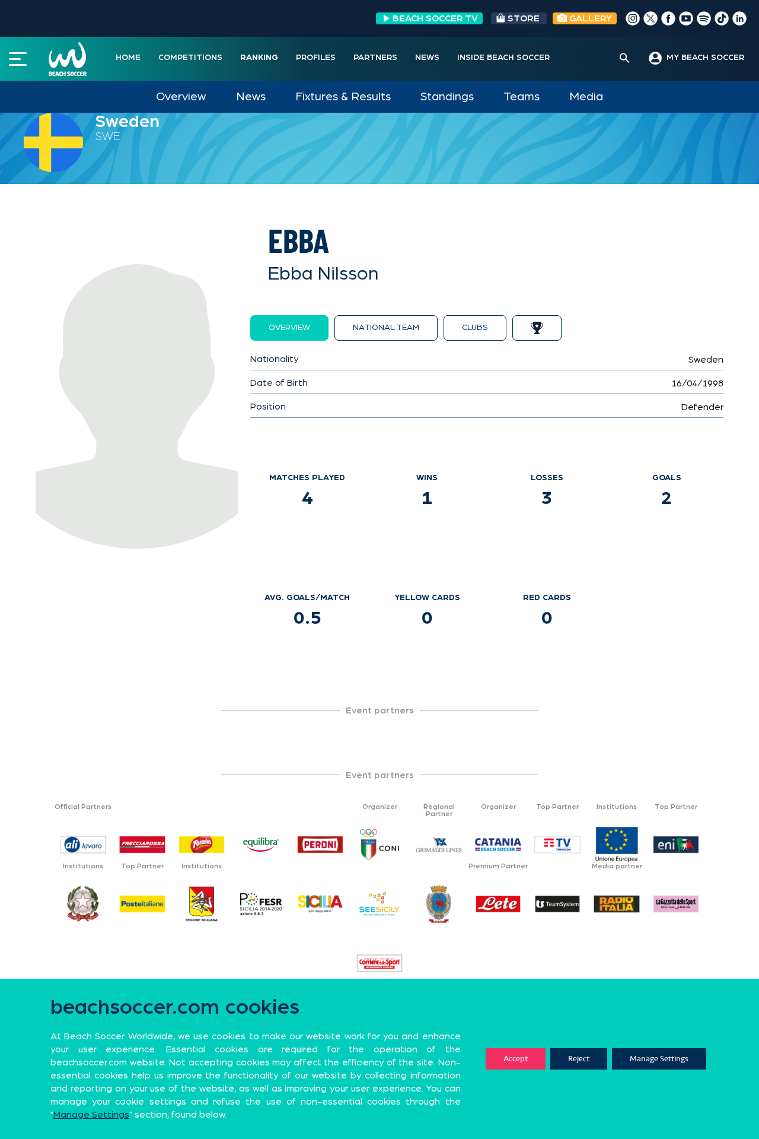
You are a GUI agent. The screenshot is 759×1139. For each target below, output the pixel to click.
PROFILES (316, 57)
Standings (447, 97)
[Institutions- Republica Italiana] (83, 904)
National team (386, 327)
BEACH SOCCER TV (435, 18)
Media (586, 97)
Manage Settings (659, 1059)
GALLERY (589, 18)
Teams (521, 97)
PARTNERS (375, 57)
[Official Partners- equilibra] (261, 844)
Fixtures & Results (343, 97)
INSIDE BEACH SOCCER (503, 57)
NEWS (427, 57)
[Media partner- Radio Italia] (616, 904)
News (251, 97)
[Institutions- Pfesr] (261, 904)
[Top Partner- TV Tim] (557, 844)
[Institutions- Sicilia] (320, 904)
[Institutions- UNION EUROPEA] (616, 844)
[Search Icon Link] (624, 59)
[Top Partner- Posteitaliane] (142, 904)
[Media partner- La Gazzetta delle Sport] (676, 904)
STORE (523, 18)
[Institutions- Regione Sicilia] (201, 904)
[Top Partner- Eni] (676, 844)
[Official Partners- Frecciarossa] (142, 844)
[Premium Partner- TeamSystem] (557, 904)
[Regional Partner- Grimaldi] (439, 844)
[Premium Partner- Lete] (498, 904)
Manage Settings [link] (91, 1114)
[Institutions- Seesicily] (379, 904)
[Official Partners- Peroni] (320, 844)
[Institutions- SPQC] (439, 904)
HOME (128, 57)
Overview (181, 97)
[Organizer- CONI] (379, 844)
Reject (578, 1059)
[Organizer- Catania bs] (498, 844)
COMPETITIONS (190, 57)
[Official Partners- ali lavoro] (83, 844)
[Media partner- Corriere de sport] (379, 963)
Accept (515, 1059)
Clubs (475, 327)
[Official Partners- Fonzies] (201, 844)
